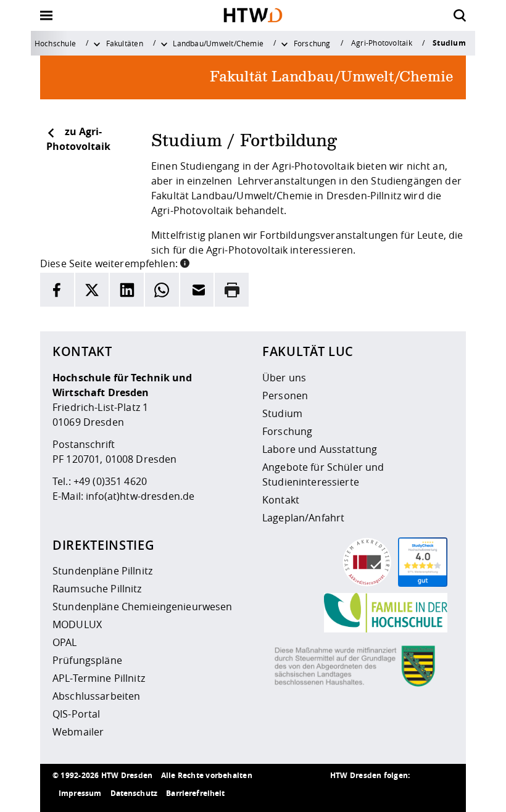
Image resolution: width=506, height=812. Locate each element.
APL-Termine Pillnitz (98, 678)
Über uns (284, 377)
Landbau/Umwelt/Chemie (218, 43)
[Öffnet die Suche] (459, 15)
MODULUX (77, 624)
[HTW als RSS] (342, 793)
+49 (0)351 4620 (110, 481)
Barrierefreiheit (195, 793)
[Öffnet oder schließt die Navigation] (46, 15)
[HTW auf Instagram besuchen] (367, 793)
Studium (282, 413)
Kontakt (280, 500)
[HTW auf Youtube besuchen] (441, 793)
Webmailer (78, 732)
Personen (285, 395)
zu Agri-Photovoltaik (78, 139)
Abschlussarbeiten (96, 696)
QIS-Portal (76, 714)
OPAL (64, 642)
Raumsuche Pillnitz (97, 588)
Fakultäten (124, 43)
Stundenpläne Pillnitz (102, 571)
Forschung (312, 43)
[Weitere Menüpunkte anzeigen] (97, 43)
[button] (184, 262)
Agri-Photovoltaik (381, 43)
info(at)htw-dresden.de (140, 496)
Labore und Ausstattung (319, 449)
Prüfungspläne (87, 660)
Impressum (80, 793)
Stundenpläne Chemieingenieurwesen (142, 606)
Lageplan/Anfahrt (303, 517)
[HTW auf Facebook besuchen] (416, 793)
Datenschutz (134, 793)
